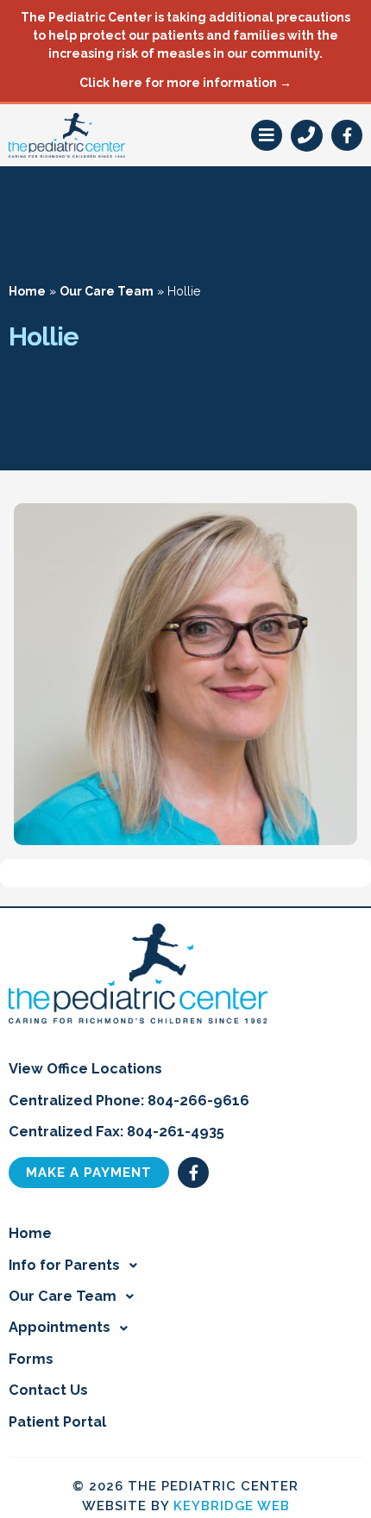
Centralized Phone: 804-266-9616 (129, 1100)
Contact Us (48, 1390)
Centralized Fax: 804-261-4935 (116, 1131)
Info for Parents (64, 1265)
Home (27, 291)
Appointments (59, 1327)
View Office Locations (85, 1069)
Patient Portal (57, 1422)
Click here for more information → (185, 83)
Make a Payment (89, 1172)
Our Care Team (107, 291)
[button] (266, 135)
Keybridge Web (231, 1506)
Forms (31, 1359)
